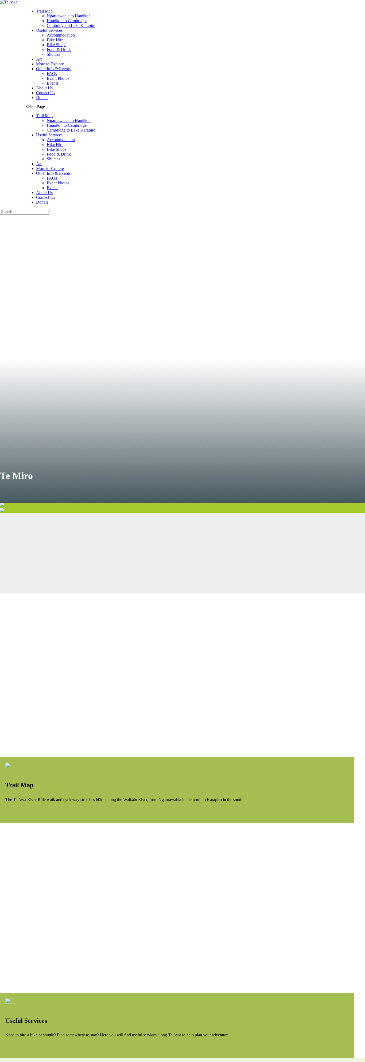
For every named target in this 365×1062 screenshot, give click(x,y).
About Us (44, 88)
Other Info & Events (53, 68)
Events (52, 83)
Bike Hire (55, 40)
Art (39, 59)
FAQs (52, 73)
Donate (42, 97)
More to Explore (50, 64)
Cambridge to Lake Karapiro (71, 25)
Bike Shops (56, 44)
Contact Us (45, 92)
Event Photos (58, 78)
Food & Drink (59, 49)
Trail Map (44, 11)
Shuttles (53, 54)
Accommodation (61, 35)
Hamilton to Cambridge (67, 20)
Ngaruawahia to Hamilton (69, 16)
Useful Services (49, 30)
